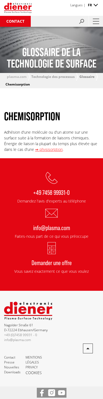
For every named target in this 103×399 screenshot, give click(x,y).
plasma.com (17, 76)
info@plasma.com (51, 227)
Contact (15, 21)
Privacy (32, 367)
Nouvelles (11, 367)
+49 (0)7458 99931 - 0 (20, 335)
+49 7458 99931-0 (51, 192)
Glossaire (86, 76)
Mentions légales (34, 360)
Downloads (12, 372)
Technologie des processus (53, 76)
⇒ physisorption (49, 149)
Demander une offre (52, 262)
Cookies (34, 372)
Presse (9, 362)
